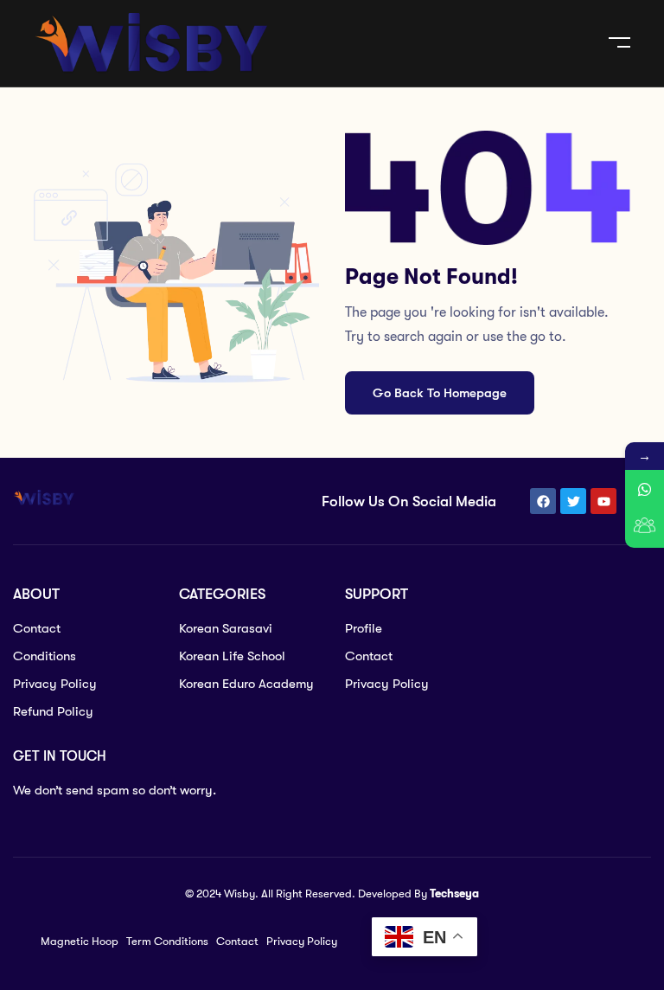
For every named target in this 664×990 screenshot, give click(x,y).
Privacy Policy (55, 683)
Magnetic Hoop (79, 941)
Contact (37, 628)
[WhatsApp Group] (644, 528)
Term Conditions (167, 941)
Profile (363, 628)
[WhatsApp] (644, 489)
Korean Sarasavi (225, 628)
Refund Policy (53, 711)
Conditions (44, 656)
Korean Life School (232, 656)
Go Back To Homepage (440, 393)
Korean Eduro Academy (246, 683)
